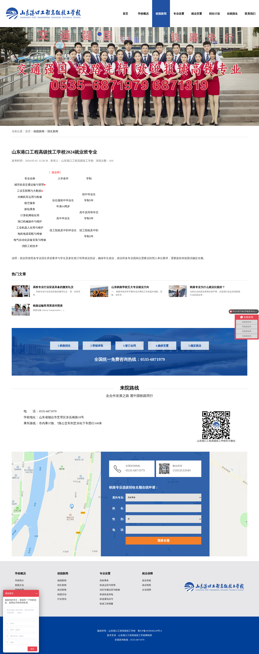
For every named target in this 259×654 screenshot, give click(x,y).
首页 (125, 13)
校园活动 (61, 594)
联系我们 (250, 13)
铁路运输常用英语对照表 (48, 305)
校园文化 (19, 585)
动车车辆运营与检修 (110, 590)
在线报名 (232, 13)
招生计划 (214, 13)
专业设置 (178, 13)
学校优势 (19, 590)
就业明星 (146, 585)
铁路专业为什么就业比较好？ (207, 287)
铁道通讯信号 (106, 599)
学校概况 (143, 13)
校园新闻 (161, 13)
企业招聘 (146, 590)
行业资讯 (61, 599)
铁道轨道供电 (106, 594)
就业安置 (196, 13)
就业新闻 (61, 590)
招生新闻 (52, 131)
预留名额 (164, 540)
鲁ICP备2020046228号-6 (150, 631)
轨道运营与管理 (107, 585)
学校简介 (19, 580)
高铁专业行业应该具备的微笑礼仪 (53, 287)
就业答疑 (146, 580)
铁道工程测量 (106, 603)
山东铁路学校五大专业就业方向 (130, 287)
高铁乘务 (104, 580)
